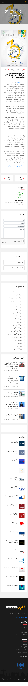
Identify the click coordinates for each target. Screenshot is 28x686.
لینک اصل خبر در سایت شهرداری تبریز (14, 166)
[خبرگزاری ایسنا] (21, 444)
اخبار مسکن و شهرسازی (17, 301)
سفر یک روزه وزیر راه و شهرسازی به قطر (12, 393)
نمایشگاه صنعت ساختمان (20, 635)
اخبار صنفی (20, 346)
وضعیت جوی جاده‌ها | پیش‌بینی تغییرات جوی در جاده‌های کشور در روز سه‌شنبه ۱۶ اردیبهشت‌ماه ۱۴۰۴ (11, 380)
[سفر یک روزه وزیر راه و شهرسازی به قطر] (21, 394)
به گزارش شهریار (20, 83)
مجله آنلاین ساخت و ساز (11, 576)
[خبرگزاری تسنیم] (21, 515)
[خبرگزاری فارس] (21, 489)
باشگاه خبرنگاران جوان (12, 505)
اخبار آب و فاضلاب (18, 310)
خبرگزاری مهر (15, 460)
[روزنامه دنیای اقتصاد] (21, 533)
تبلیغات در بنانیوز (22, 652)
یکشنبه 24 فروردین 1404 (17, 70)
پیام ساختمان (14, 523)
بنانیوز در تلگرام (20, 617)
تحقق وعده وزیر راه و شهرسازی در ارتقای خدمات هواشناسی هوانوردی (11, 404)
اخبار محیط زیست (18, 316)
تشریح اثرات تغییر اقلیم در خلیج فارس (11, 415)
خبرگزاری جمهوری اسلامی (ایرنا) (12, 479)
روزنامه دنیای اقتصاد (13, 532)
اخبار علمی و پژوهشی (17, 337)
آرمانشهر (16, 550)
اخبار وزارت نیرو (19, 340)
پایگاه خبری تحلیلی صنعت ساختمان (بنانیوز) (11, 541)
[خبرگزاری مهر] (21, 462)
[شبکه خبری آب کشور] (21, 560)
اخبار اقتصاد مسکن (18, 313)
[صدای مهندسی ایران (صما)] (21, 569)
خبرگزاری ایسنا (14, 442)
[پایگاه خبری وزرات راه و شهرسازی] (21, 453)
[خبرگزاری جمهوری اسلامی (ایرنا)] (21, 480)
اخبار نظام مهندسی (18, 325)
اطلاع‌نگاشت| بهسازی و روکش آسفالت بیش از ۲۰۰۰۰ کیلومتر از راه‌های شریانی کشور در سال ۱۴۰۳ (11, 365)
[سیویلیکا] (20, 666)
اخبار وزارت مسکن (18, 343)
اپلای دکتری (24, 627)
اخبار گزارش (20, 322)
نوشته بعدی (9, 178)
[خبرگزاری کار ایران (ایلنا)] (21, 587)
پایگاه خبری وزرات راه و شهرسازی (11, 370)
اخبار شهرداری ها (18, 295)
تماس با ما (24, 647)
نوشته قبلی (20, 178)
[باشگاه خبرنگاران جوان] (21, 506)
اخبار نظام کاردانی (18, 349)
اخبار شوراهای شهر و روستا (16, 298)
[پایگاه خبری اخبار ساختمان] (21, 497)
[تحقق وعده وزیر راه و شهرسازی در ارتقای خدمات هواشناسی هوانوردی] (21, 404)
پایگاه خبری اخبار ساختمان (11, 496)
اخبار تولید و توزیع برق (17, 304)
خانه (17, 18)
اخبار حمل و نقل (19, 319)
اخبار (12, 18)
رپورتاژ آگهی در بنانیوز (21, 649)
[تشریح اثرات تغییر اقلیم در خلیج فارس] (21, 416)
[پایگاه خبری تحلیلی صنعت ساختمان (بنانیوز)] (21, 542)
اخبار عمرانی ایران (22, 630)
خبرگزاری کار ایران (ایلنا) (12, 585)
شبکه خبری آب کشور (13, 559)
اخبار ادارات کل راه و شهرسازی (15, 334)
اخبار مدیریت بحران (18, 307)
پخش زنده (24, 632)
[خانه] (21, 471)
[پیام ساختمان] (21, 524)
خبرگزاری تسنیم (14, 514)
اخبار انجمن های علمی (17, 331)
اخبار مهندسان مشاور (17, 292)
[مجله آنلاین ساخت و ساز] (21, 578)
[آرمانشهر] (21, 551)
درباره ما (25, 644)
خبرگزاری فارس (14, 487)
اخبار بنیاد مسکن (18, 328)
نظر (6, 70)
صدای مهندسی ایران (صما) (11, 568)
